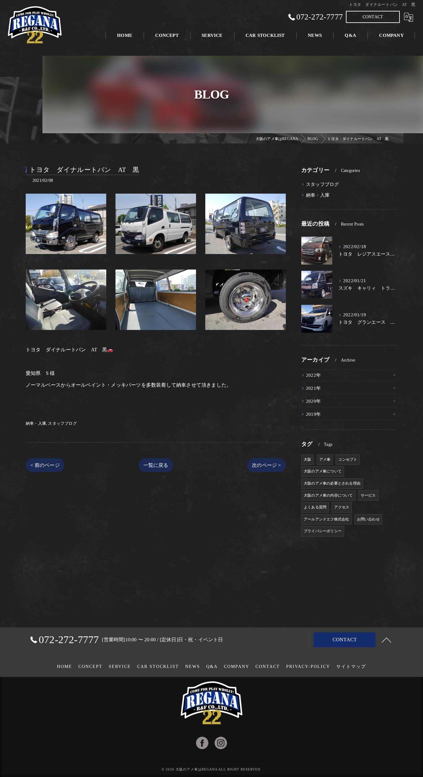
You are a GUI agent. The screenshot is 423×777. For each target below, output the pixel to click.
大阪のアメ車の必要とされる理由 (332, 483)
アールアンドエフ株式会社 (326, 519)
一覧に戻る (155, 465)
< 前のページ (44, 465)
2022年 (313, 375)
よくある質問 (315, 507)
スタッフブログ (62, 423)
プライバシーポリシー (323, 531)
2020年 (313, 401)
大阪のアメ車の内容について (328, 495)
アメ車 (325, 459)
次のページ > (266, 465)
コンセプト (347, 459)
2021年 (313, 388)
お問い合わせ (368, 519)
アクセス (341, 507)
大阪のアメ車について (323, 471)
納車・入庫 (36, 423)
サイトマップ (351, 666)
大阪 (307, 459)
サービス (368, 495)
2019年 (313, 414)
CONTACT (373, 17)
